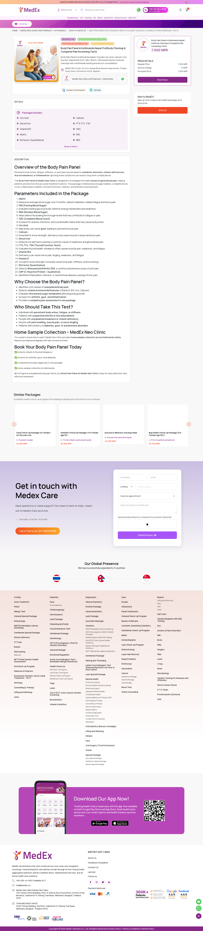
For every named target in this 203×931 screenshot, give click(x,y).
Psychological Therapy (94, 700)
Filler (159, 606)
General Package (128, 680)
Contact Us (93, 867)
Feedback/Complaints (98, 862)
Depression (90, 722)
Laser (159, 609)
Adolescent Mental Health (95, 691)
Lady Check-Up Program (59, 672)
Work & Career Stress (93, 707)
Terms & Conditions (131, 928)
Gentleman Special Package (96, 761)
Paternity (17, 655)
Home (15, 30)
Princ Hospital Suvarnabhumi (118, 440)
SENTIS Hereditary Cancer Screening (99, 629)
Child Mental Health (93, 694)
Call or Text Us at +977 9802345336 (37, 531)
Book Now (163, 79)
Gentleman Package (129, 677)
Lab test (92, 872)
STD (81, 18)
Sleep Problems (91, 710)
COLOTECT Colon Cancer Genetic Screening (98, 641)
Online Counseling (93, 682)
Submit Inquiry (145, 535)
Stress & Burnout (92, 716)
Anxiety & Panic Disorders (95, 719)
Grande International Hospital (75, 437)
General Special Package (95, 764)
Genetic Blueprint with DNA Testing (99, 637)
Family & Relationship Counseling (98, 685)
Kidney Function (120, 18)
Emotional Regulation (94, 713)
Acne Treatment (56, 605)
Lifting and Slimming (165, 600)
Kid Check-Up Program (58, 669)
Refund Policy (147, 928)
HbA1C (99, 18)
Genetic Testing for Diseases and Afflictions (98, 647)
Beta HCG (132, 18)
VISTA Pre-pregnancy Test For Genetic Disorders (100, 633)
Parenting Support (93, 688)
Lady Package (127, 683)
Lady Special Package (94, 758)
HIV (94, 18)
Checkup (88, 18)
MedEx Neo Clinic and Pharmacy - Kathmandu (43, 30)
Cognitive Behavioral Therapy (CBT (99, 697)
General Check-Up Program (60, 676)
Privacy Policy (114, 928)
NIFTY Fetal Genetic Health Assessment (100, 651)
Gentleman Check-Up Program (61, 679)
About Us (92, 858)
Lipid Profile (108, 18)
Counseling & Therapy (94, 703)
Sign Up (163, 110)
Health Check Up (77, 30)
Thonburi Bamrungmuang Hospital (33, 440)
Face (159, 603)
